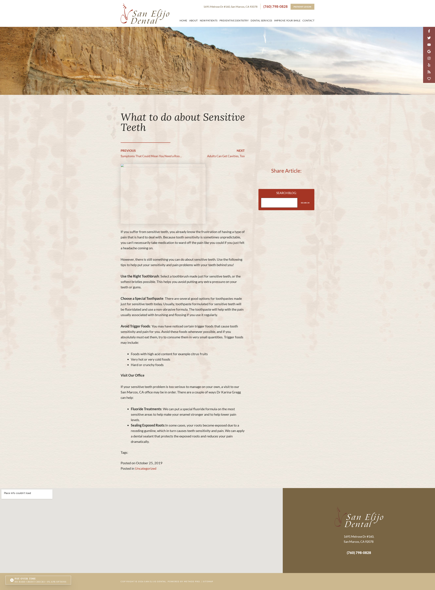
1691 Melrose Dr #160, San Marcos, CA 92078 (230, 6)
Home (183, 20)
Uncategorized (145, 468)
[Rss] (429, 71)
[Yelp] (429, 65)
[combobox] (279, 203)
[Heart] (429, 78)
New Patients (209, 20)
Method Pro (192, 581)
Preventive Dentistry (234, 20)
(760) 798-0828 (275, 6)
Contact (308, 20)
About (193, 20)
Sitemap (208, 581)
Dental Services (261, 20)
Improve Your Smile (287, 20)
